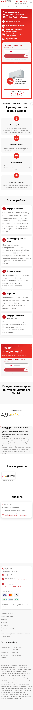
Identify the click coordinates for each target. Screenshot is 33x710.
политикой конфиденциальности (16, 60)
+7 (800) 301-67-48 (20, 2)
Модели (25, 103)
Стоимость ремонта (7, 613)
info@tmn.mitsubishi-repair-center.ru (16, 510)
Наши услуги (5, 631)
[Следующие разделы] (31, 103)
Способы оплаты (6, 636)
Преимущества (6, 103)
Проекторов (4, 652)
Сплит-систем (16, 655)
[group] (8, 477)
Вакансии (4, 622)
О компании (4, 625)
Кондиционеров (6, 647)
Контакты (4, 619)
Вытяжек (15, 652)
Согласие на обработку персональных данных (15, 633)
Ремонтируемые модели (8, 628)
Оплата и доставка (7, 616)
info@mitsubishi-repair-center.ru (14, 575)
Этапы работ (16, 103)
